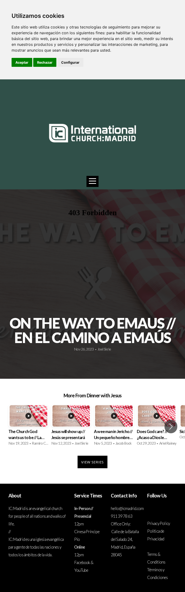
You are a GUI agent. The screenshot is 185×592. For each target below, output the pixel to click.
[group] (28, 426)
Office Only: (120, 523)
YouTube (81, 570)
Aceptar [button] (21, 62)
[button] (171, 426)
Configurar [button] (70, 62)
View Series (92, 462)
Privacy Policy (158, 523)
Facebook (82, 562)
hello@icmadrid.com (127, 508)
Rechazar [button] (45, 62)
